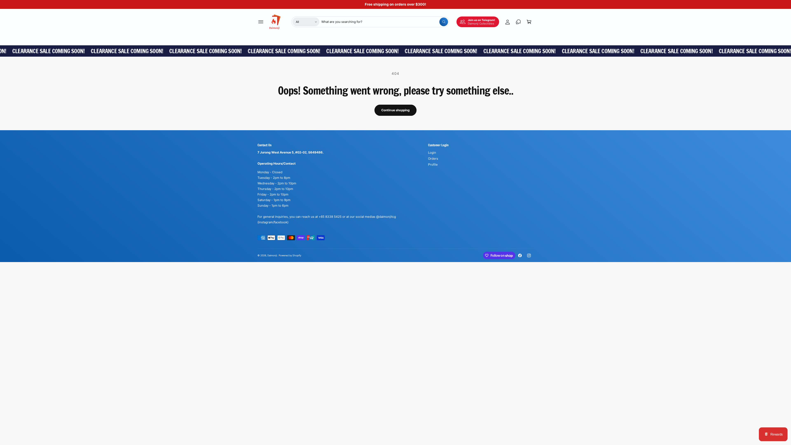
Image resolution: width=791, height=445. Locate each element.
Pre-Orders (272, 40)
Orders (433, 158)
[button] (260, 21)
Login (432, 153)
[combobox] (384, 21)
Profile (433, 164)
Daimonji (272, 255)
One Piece (321, 40)
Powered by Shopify (290, 255)
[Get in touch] (518, 21)
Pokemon (297, 40)
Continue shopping (395, 110)
